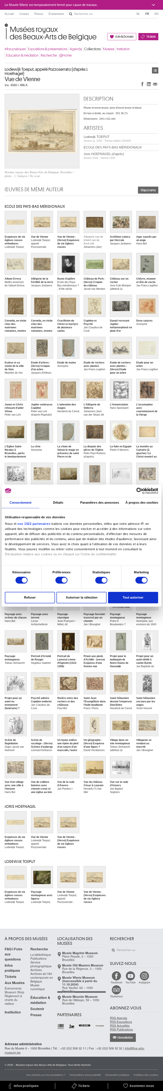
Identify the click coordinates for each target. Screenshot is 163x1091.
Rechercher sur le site (70, 14)
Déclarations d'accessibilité (85, 1074)
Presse (38, 13)
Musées (108, 49)
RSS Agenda (118, 1018)
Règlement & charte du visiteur (13, 999)
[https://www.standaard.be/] (100, 1026)
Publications (38, 958)
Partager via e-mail (155, 84)
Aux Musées (15, 982)
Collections (92, 49)
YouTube (130, 982)
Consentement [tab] (20, 502)
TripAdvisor (116, 996)
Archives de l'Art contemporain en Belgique (41, 977)
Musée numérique (37, 987)
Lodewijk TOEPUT (107, 138)
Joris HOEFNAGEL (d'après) (104, 155)
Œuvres (155, 70)
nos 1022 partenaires (33, 523)
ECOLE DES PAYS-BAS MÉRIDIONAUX (113, 147)
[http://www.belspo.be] (61, 1026)
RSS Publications (121, 1029)
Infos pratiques (15, 49)
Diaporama (148, 190)
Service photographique (41, 964)
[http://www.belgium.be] (72, 1026)
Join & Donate (124, 36)
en (156, 13)
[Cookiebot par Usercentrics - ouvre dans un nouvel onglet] (139, 491)
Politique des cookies (146, 1074)
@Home (65, 55)
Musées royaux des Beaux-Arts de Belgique (5, 27)
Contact (24, 13)
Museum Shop (14, 992)
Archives (36, 970)
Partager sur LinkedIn (149, 84)
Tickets (151, 36)
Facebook (116, 982)
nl (138, 13)
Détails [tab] (58, 502)
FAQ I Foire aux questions (13, 954)
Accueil (9, 13)
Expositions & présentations (47, 49)
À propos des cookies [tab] (141, 502)
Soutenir (37, 1008)
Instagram (144, 982)
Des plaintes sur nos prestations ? (45, 1074)
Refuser (30, 597)
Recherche (49, 55)
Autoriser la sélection (81, 597)
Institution (123, 49)
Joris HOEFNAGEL (20, 806)
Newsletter (125, 1037)
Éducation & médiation (22, 55)
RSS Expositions (121, 1022)
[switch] (61, 580)
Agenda (76, 49)
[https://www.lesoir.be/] (85, 1025)
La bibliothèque (40, 955)
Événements (56, 13)
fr (147, 13)
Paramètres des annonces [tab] (99, 502)
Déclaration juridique (117, 1074)
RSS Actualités (120, 1025)
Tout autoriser (133, 597)
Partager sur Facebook (142, 84)
